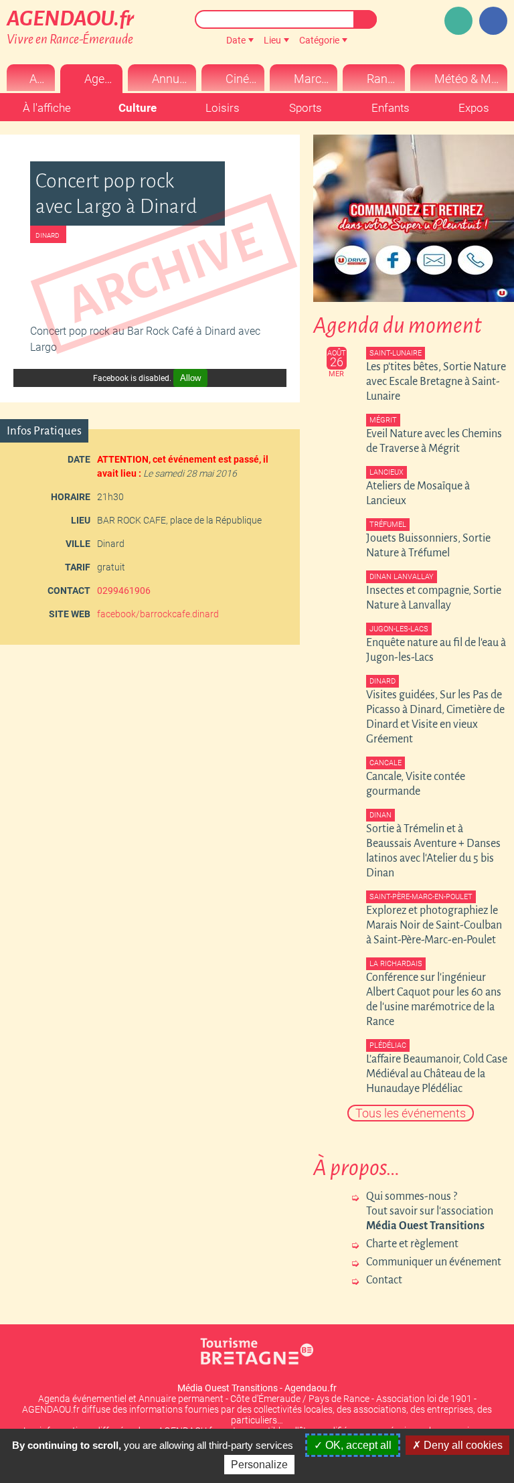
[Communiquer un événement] (458, 21)
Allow (190, 378)
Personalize (259, 1464)
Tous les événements (410, 1113)
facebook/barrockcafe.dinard (158, 614)
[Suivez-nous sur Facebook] (493, 21)
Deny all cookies (462, 1445)
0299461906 (124, 590)
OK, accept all (357, 1445)
